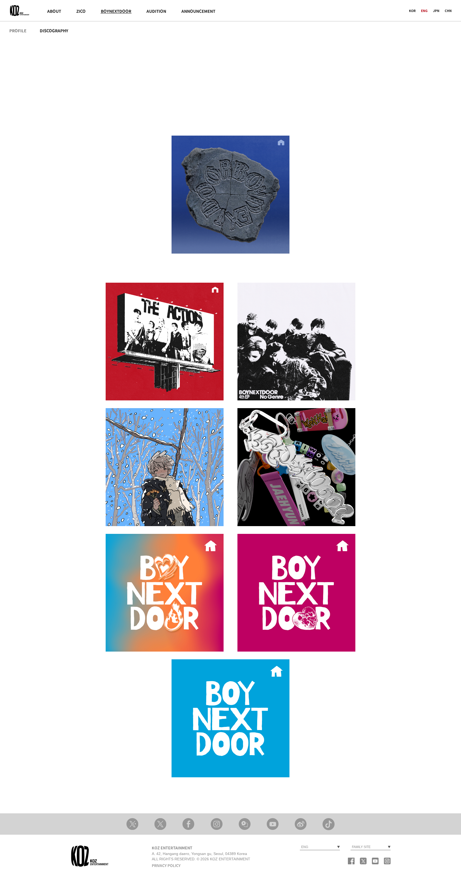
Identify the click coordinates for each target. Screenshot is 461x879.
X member (160, 824)
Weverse (245, 824)
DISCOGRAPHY (54, 30)
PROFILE (17, 30)
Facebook (188, 824)
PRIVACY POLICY (166, 865)
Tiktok (329, 824)
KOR (412, 11)
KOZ (20, 10)
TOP (383, 800)
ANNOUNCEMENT (198, 11)
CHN (448, 11)
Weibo (301, 824)
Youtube (273, 824)
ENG (424, 11)
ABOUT (54, 11)
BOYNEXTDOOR (116, 11)
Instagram (216, 824)
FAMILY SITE (361, 847)
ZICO (81, 11)
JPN (436, 11)
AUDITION (156, 11)
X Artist (132, 824)
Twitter (363, 861)
